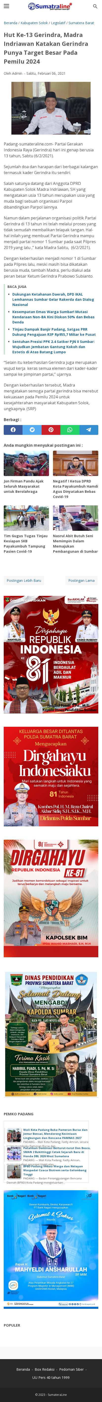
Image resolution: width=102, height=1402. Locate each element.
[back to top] (92, 1391)
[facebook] (13, 430)
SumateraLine (57, 1395)
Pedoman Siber (71, 1369)
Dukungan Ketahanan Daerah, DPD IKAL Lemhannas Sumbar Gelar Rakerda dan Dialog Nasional (53, 299)
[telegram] (88, 430)
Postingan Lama (81, 580)
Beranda (23, 1369)
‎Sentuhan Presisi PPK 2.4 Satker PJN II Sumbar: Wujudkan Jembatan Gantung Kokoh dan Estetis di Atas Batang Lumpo (53, 346)
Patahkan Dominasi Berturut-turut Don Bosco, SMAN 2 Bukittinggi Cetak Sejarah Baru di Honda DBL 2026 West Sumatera (56, 1152)
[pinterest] (51, 430)
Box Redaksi (45, 1369)
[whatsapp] (69, 430)
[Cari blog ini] (95, 6)
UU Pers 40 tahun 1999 (51, 1377)
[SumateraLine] (51, 6)
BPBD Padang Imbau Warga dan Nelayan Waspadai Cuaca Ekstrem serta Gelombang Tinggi (54, 1170)
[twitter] (32, 430)
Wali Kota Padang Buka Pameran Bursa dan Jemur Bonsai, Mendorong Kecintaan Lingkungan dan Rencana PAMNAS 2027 (55, 1134)
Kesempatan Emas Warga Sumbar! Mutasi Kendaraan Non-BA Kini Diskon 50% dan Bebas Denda (53, 316)
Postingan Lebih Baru (24, 580)
